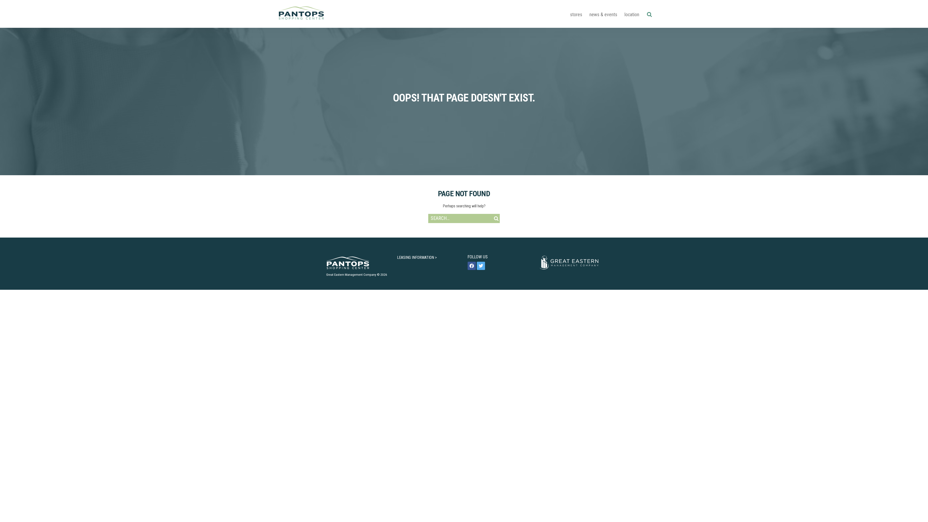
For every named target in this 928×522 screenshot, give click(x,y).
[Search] (649, 14)
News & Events (603, 14)
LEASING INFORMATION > (417, 257)
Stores (576, 14)
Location (631, 14)
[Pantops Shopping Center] (301, 14)
